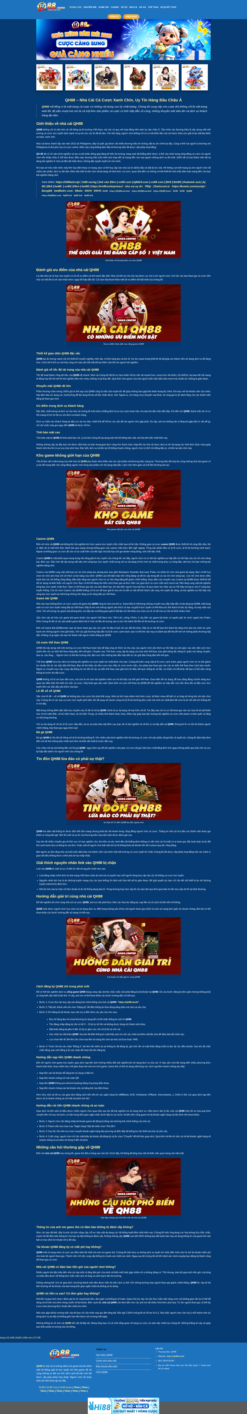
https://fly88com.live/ (119, 191)
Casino (115, 7)
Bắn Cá (133, 7)
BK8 (168, 182)
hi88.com (27, 1337)
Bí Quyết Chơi (168, 7)
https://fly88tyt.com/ (51, 195)
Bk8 (49, 186)
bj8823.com (141, 182)
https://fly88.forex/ (162, 191)
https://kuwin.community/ (188, 186)
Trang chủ (75, 7)
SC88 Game (65, 1387)
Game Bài (103, 7)
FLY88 (37, 1337)
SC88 (105, 191)
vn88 (67, 186)
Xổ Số (124, 7)
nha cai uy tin (134, 186)
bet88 (58, 186)
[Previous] (43, 39)
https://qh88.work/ (128, 1002)
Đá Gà (142, 7)
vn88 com (124, 182)
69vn (76, 186)
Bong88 (47, 190)
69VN (88, 190)
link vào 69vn (107, 182)
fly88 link (67, 195)
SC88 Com (52, 1387)
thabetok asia (192, 182)
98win (79, 190)
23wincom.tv (161, 186)
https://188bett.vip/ (68, 182)
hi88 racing (89, 182)
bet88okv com (63, 190)
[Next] (203, 39)
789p (148, 186)
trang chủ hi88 (7, 1337)
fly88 (18, 1337)
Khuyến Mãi (90, 7)
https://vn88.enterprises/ (107, 186)
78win (77, 1387)
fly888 (189, 191)
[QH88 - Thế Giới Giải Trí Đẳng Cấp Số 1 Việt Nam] (50, 7)
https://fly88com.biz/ (142, 191)
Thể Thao (153, 7)
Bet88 (177, 182)
